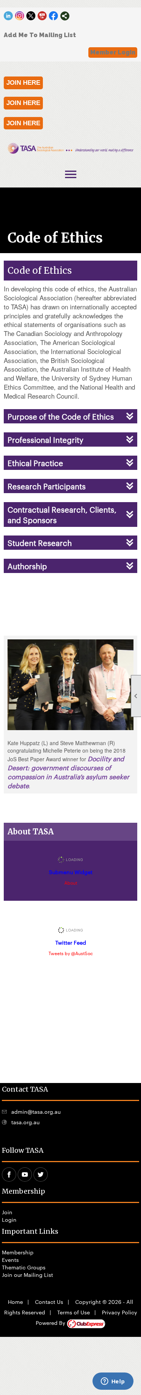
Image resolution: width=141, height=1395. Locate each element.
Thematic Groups (23, 1267)
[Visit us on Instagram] (19, 16)
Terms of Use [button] (73, 1312)
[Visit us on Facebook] (53, 16)
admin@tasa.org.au (36, 1111)
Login (9, 1219)
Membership (17, 1252)
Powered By (51, 1322)
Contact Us (49, 1301)
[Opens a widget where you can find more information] (112, 1381)
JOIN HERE (23, 82)
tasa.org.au (25, 1122)
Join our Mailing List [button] (27, 1274)
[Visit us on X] (31, 16)
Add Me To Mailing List (40, 35)
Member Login (112, 52)
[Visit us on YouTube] (42, 16)
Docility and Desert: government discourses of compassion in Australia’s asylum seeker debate (68, 771)
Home (15, 1301)
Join (7, 1212)
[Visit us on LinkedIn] (8, 16)
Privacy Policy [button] (119, 1312)
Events (10, 1259)
